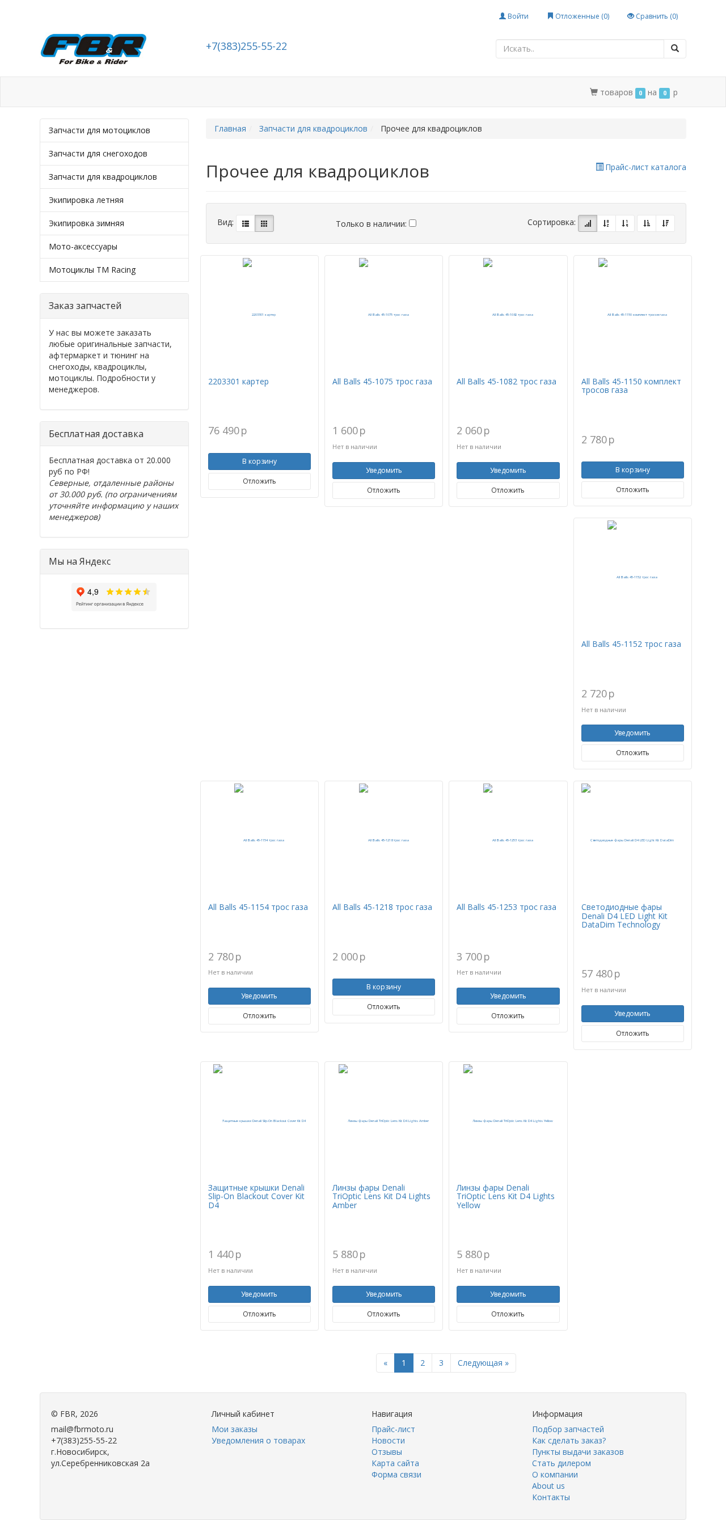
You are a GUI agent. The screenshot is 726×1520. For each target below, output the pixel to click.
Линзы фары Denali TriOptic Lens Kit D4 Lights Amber (381, 1196)
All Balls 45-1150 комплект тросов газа (631, 385)
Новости (388, 1440)
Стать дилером (285, 92)
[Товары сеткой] (264, 223)
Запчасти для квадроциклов (103, 176)
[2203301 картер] (259, 314)
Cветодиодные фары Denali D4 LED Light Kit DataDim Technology (624, 915)
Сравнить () (656, 16)
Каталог (89, 92)
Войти (517, 16)
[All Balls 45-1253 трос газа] (508, 840)
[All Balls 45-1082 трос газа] (508, 314)
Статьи (136, 92)
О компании (355, 92)
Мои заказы (235, 1429)
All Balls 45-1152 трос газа (631, 643)
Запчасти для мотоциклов (99, 130)
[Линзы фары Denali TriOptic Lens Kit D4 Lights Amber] (383, 1121)
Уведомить (384, 470)
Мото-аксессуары (83, 246)
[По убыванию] (665, 223)
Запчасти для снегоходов (98, 153)
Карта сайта (395, 1463)
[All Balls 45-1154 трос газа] (259, 840)
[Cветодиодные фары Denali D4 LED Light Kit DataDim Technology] (632, 840)
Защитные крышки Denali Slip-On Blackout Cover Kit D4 (256, 1196)
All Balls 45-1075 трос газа (382, 381)
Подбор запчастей (203, 92)
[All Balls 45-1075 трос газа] (383, 314)
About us (548, 1485)
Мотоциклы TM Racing (92, 269)
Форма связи (396, 1474)
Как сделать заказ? (569, 1440)
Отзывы (387, 1451)
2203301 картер (238, 381)
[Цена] (625, 223)
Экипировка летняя (86, 199)
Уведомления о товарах (258, 1440)
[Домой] (52, 92)
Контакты (414, 92)
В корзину (259, 461)
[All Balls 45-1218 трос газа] (383, 840)
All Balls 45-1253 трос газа (506, 906)
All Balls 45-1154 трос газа (258, 906)
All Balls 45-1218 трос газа (382, 906)
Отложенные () (581, 16)
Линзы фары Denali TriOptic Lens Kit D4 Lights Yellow (506, 1196)
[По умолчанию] (587, 223)
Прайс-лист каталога (645, 167)
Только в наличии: (372, 223)
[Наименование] (606, 223)
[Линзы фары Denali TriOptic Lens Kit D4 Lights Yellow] (508, 1121)
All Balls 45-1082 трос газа (506, 381)
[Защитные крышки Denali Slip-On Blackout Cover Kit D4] (259, 1121)
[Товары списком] (245, 223)
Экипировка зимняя (86, 223)
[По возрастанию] (646, 223)
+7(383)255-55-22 (246, 46)
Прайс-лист (393, 1429)
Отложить (259, 481)
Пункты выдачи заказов (578, 1451)
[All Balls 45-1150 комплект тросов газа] (632, 314)
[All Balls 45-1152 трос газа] (632, 577)
